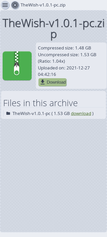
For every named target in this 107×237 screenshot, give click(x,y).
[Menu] (15, 5)
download (81, 113)
